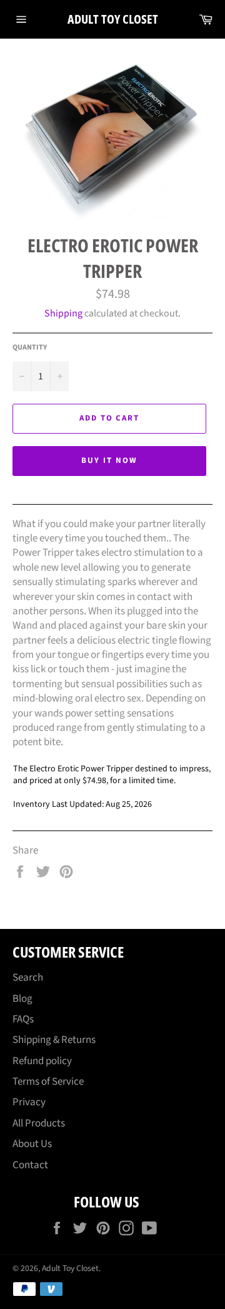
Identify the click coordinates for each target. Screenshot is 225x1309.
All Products (38, 1123)
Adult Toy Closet (113, 19)
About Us (32, 1143)
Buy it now (109, 460)
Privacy (29, 1102)
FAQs (23, 1019)
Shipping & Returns (54, 1039)
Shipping (63, 313)
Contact (30, 1165)
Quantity (29, 348)
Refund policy (42, 1061)
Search (27, 977)
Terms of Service (48, 1081)
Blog (22, 998)
